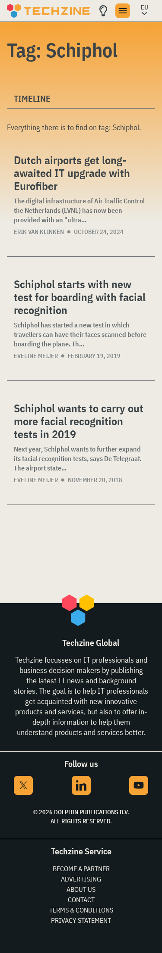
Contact (81, 899)
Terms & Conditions (81, 910)
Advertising (81, 879)
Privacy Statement (81, 920)
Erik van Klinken (39, 232)
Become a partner (81, 868)
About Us (81, 889)
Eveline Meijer (36, 356)
